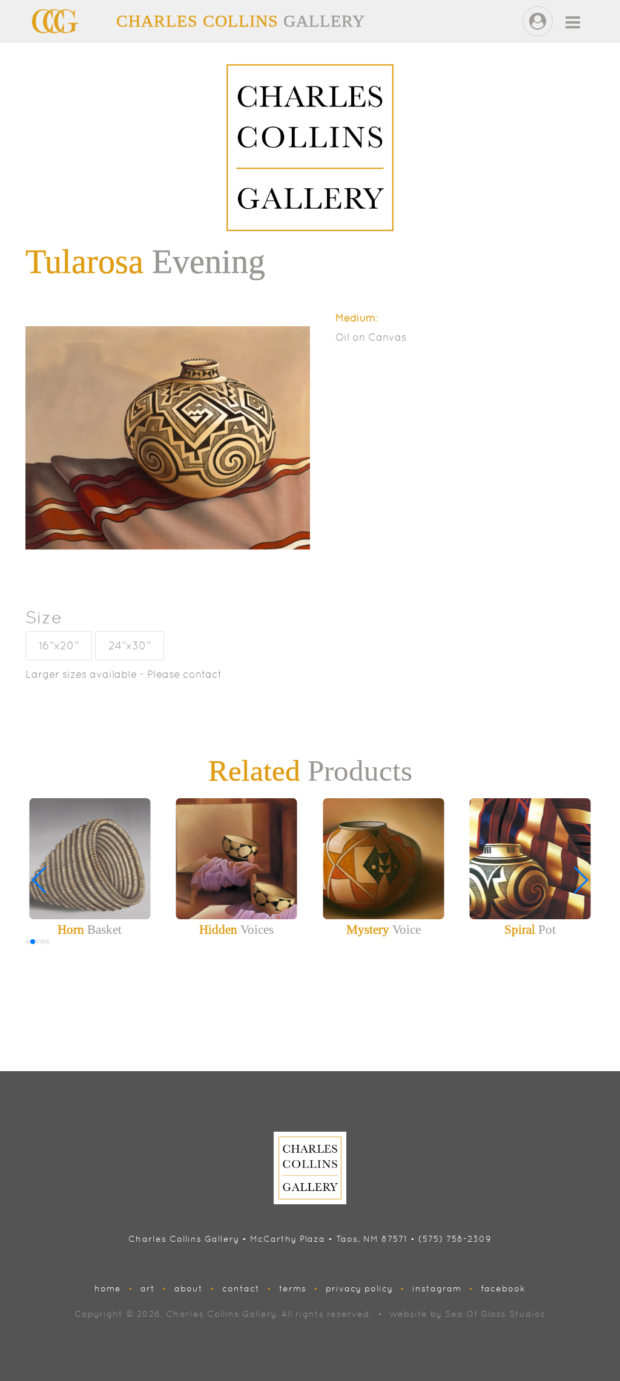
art (147, 1288)
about (188, 1288)
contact (241, 1288)
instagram (436, 1288)
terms (292, 1288)
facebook (503, 1288)
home (107, 1288)
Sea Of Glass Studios (495, 1314)
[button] (580, 880)
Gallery (240, 20)
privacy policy (359, 1288)
